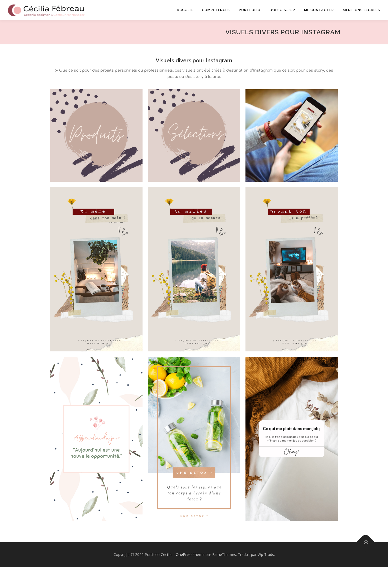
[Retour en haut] (365, 542)
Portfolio (250, 10)
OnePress (184, 554)
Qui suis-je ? (282, 10)
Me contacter (319, 10)
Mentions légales (361, 10)
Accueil (185, 10)
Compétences (216, 10)
